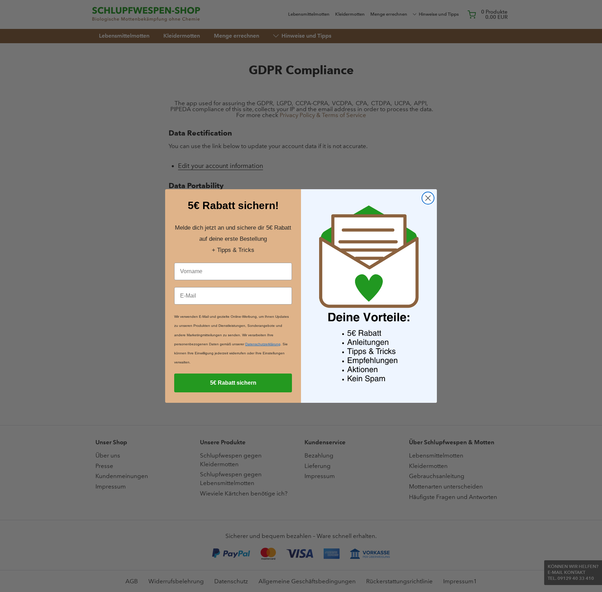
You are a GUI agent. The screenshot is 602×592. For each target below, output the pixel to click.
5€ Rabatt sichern (233, 383)
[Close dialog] (428, 198)
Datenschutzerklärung (262, 344)
